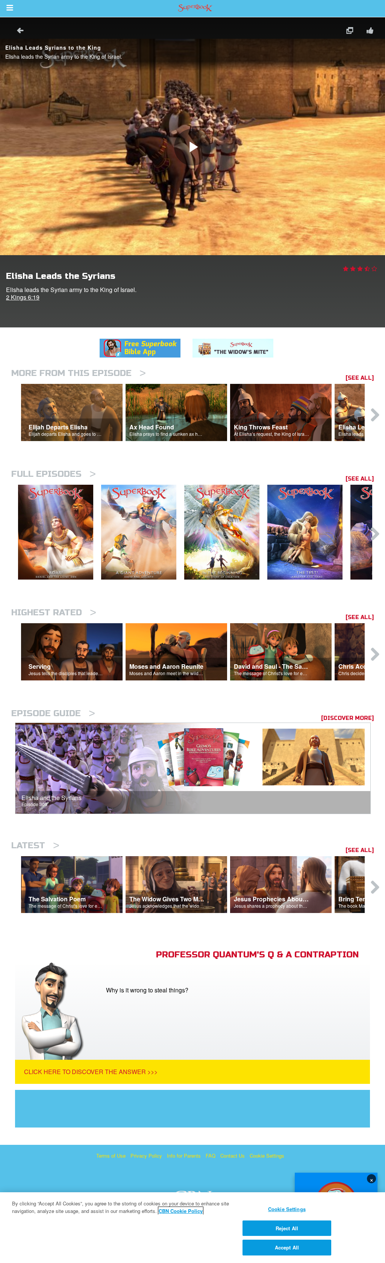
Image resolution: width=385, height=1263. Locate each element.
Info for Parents (184, 1155)
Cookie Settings (267, 1155)
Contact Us (232, 1155)
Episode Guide (53, 713)
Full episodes (53, 474)
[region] (192, 1227)
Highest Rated (53, 612)
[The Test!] (308, 532)
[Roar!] (59, 532)
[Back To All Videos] (17, 31)
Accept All (287, 1247)
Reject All (287, 1228)
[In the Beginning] (225, 532)
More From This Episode (78, 373)
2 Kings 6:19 (22, 297)
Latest (35, 845)
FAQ (210, 1155)
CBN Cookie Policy (181, 1210)
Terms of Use (111, 1155)
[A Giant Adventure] (142, 532)
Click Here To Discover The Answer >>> (91, 1071)
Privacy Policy (146, 1155)
